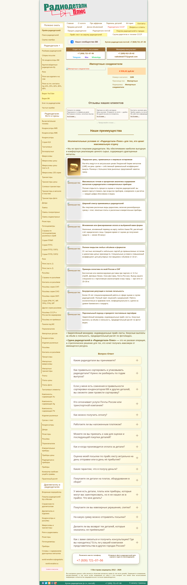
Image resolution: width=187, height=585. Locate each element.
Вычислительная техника (49, 122)
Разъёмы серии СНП (50, 287)
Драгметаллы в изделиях (48, 512)
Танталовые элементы (51, 390)
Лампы (45, 207)
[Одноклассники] (49, 583)
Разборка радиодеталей (51, 51)
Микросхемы (47, 156)
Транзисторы (47, 177)
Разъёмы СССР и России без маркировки (51, 313)
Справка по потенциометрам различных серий (49, 233)
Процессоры (47, 357)
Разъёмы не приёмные (51, 320)
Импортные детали (49, 333)
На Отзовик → (71, 116)
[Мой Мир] (52, 583)
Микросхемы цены (49, 161)
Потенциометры (48, 226)
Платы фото (47, 385)
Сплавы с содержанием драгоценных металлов (51, 552)
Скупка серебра (48, 40)
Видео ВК (46, 98)
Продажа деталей (74, 27)
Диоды (44, 203)
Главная (70, 23)
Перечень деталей (114, 23)
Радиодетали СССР (116, 27)
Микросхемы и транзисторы (48, 526)
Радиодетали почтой (101, 31)
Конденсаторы (48, 137)
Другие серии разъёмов (51, 308)
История (129, 23)
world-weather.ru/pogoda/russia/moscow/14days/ (52, 559)
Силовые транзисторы (51, 186)
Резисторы (46, 221)
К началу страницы (137, 583)
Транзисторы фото (49, 198)
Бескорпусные (48, 151)
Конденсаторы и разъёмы (48, 519)
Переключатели (48, 329)
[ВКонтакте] (43, 583)
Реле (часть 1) (47, 264)
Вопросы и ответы (137, 27)
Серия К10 (46, 142)
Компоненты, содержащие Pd (48, 409)
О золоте (82, 23)
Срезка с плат (47, 420)
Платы (44, 376)
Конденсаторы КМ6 (49, 133)
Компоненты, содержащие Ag (48, 402)
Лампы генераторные (51, 212)
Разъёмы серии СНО (50, 291)
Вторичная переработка (51, 492)
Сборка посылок (48, 55)
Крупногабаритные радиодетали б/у (49, 66)
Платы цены (47, 380)
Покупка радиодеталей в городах (130, 31)
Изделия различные (50, 343)
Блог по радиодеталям (51, 103)
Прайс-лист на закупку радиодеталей (86, 35)
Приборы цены (48, 455)
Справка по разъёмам (51, 277)
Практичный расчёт (50, 479)
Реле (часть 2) (47, 268)
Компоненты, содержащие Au (48, 395)
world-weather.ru (52, 564)
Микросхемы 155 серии (51, 173)
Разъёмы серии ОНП (50, 296)
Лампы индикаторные (51, 217)
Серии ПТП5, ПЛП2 (50, 254)
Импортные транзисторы (47, 370)
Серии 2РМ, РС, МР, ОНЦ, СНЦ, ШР (50, 302)
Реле (44, 72)
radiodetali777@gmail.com (126, 57)
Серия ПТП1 (47, 245)
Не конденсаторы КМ (50, 60)
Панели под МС (48, 324)
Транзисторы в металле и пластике (51, 192)
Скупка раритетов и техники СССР (127, 34)
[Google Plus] (55, 583)
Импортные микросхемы (47, 362)
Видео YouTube (48, 93)
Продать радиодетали (77, 31)
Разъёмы (45, 273)
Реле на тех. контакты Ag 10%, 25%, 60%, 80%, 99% (52, 86)
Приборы (45, 467)
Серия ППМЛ (47, 240)
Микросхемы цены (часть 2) (49, 166)
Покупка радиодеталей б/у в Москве (51, 498)
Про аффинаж (96, 23)
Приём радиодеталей (51, 30)
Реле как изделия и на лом (51, 77)
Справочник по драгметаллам (48, 505)
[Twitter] (46, 583)
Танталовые (47, 147)
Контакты (141, 23)
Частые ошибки (48, 108)
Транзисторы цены (49, 182)
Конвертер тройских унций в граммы (50, 473)
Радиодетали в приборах (48, 461)
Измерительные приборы (48, 449)
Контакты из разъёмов (51, 282)
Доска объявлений (95, 27)
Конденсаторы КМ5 (49, 128)
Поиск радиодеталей (50, 35)
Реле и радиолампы (50, 532)
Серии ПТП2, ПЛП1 (50, 250)
